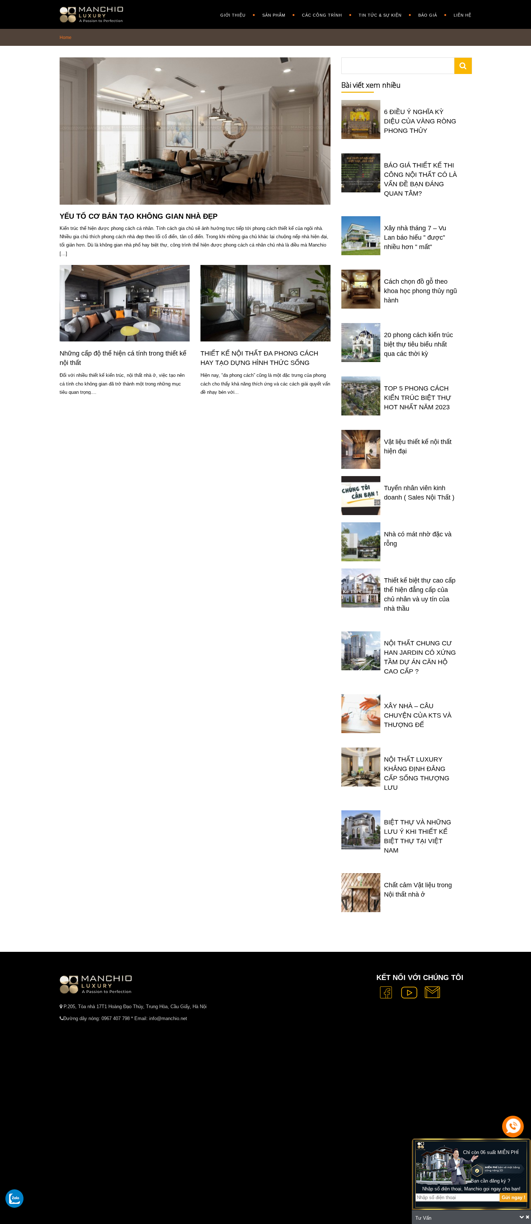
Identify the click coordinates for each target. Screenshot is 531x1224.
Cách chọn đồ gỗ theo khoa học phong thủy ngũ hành (420, 291)
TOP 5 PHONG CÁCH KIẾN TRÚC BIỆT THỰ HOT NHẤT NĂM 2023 (417, 398)
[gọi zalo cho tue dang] (14, 1198)
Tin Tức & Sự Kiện (380, 15)
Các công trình (322, 15)
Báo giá (427, 15)
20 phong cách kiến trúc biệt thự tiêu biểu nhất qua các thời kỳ (418, 344)
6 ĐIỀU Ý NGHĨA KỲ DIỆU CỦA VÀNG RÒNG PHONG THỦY (420, 121)
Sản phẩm (273, 15)
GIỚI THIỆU (233, 15)
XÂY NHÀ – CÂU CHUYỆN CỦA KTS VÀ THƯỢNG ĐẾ (418, 715)
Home (66, 37)
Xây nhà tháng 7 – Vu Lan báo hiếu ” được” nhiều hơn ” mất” (415, 238)
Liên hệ (462, 15)
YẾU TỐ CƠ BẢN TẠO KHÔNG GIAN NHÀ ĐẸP (138, 216)
